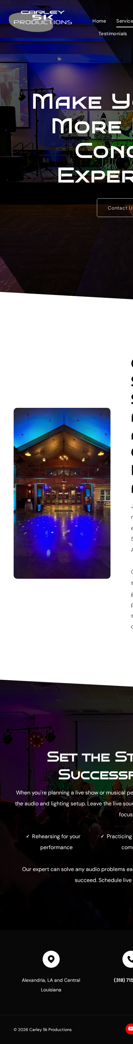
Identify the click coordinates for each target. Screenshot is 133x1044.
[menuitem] (99, 20)
